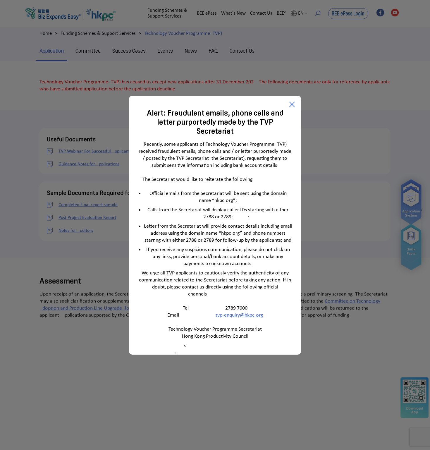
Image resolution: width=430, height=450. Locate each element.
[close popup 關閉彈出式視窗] (292, 104)
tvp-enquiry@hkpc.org (239, 315)
